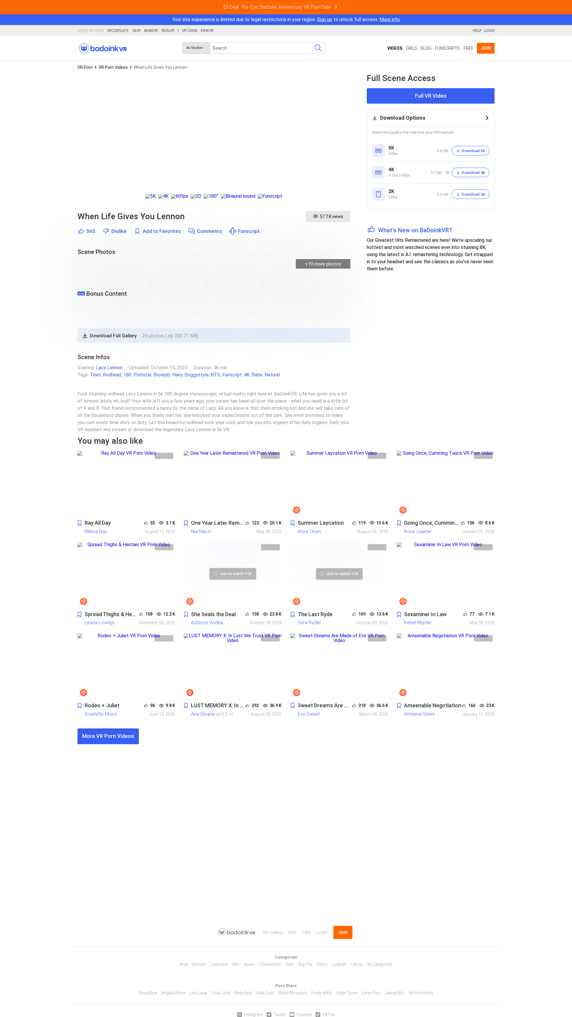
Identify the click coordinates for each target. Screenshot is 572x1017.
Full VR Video (431, 96)
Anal (184, 964)
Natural (272, 375)
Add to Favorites (162, 231)
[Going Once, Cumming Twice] (446, 483)
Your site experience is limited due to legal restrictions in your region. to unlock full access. (275, 19)
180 (127, 375)
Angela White (173, 992)
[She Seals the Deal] (233, 575)
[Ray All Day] (126, 483)
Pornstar (142, 375)
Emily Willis (321, 992)
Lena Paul (371, 992)
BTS (215, 375)
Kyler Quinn (347, 992)
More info (390, 19)
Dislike (119, 231)
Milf (235, 964)
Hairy (177, 375)
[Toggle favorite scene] (79, 523)
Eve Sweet (309, 714)
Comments (209, 231)
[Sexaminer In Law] (446, 575)
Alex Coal (265, 992)
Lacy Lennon (109, 367)
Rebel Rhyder (418, 622)
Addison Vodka (207, 622)
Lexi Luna (198, 992)
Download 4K (473, 172)
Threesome (270, 964)
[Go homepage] (102, 48)
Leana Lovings (100, 622)
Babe (257, 375)
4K (247, 375)
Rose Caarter (418, 531)
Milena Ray (96, 531)
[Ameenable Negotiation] (446, 666)
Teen (95, 375)
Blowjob (161, 375)
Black (322, 964)
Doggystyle (196, 375)
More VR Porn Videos (108, 736)
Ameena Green (419, 714)
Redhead (112, 375)
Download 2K (473, 194)
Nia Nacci (201, 531)
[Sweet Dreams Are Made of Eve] (339, 666)
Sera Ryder (309, 622)
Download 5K (473, 151)
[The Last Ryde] (339, 575)
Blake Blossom (292, 992)
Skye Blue (148, 992)
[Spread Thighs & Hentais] (126, 575)
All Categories (379, 964)
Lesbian (339, 964)
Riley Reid (243, 992)
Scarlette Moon (101, 714)
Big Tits (306, 964)
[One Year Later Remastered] (233, 483)
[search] (318, 48)
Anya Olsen (309, 531)
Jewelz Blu (394, 992)
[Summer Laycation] (339, 483)
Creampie (219, 964)
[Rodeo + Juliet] (126, 666)
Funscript (249, 231)
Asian (249, 964)
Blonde (199, 964)
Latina (356, 964)
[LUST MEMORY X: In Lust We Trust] (233, 666)
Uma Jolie (221, 992)
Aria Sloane (203, 714)
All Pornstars (421, 992)
